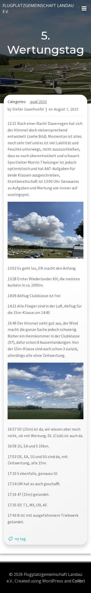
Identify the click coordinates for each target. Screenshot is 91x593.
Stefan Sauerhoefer (28, 109)
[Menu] (84, 8)
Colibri (78, 581)
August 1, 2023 (66, 109)
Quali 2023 (38, 101)
